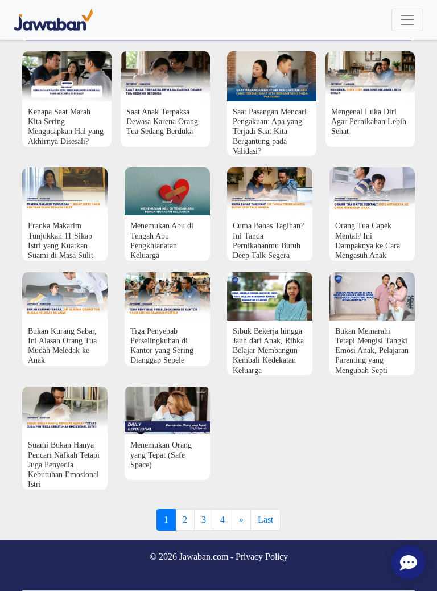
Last (265, 519)
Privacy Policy (262, 556)
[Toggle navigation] (407, 20)
